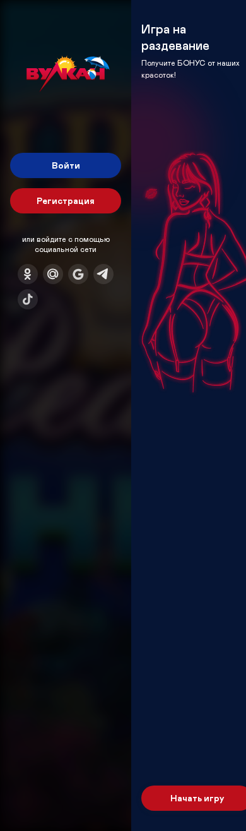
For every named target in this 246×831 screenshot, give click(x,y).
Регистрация (66, 200)
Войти (66, 165)
